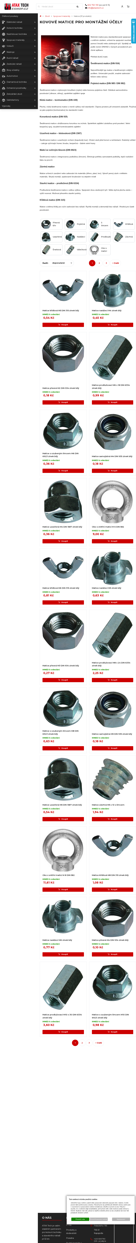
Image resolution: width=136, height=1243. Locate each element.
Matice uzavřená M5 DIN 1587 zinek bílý (62, 805)
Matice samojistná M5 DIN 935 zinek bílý (112, 734)
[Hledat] (79, 7)
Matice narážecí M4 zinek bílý (106, 310)
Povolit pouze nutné (98, 1219)
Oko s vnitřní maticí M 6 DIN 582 (108, 527)
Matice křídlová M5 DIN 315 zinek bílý (60, 310)
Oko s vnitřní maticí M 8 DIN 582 (58, 875)
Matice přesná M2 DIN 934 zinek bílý (60, 388)
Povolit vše (80, 1219)
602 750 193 (93, 5)
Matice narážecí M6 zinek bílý (57, 940)
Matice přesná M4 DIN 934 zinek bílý (110, 940)
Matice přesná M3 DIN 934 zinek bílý (60, 665)
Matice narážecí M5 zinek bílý (106, 588)
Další (116, 263)
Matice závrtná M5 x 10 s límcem (108, 805)
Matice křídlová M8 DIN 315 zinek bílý (110, 875)
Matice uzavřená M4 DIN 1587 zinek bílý (62, 527)
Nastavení (121, 1219)
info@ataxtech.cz (96, 8)
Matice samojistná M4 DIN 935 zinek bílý (112, 456)
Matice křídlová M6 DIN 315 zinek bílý (60, 588)
